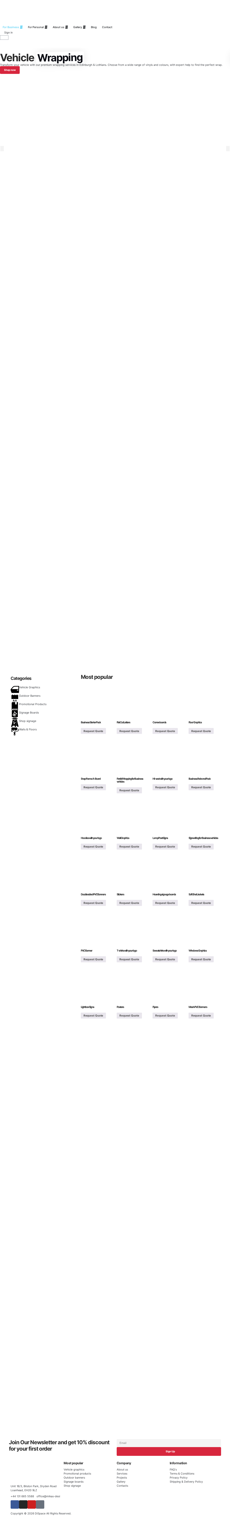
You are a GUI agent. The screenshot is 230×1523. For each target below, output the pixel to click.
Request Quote (93, 731)
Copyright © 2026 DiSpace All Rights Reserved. (41, 1513)
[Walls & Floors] (15, 731)
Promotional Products (32, 704)
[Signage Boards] (15, 714)
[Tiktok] (40, 1504)
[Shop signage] (15, 723)
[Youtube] (31, 1504)
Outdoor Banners (29, 695)
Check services (19, 284)
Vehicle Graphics (29, 687)
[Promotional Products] (15, 706)
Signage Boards (29, 712)
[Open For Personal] (46, 27)
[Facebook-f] (15, 1504)
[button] (2, 149)
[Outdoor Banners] (15, 698)
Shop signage (27, 721)
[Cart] (4, 37)
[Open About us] (66, 27)
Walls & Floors (28, 729)
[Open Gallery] (84, 27)
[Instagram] (23, 1504)
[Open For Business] (21, 27)
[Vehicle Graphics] (15, 689)
